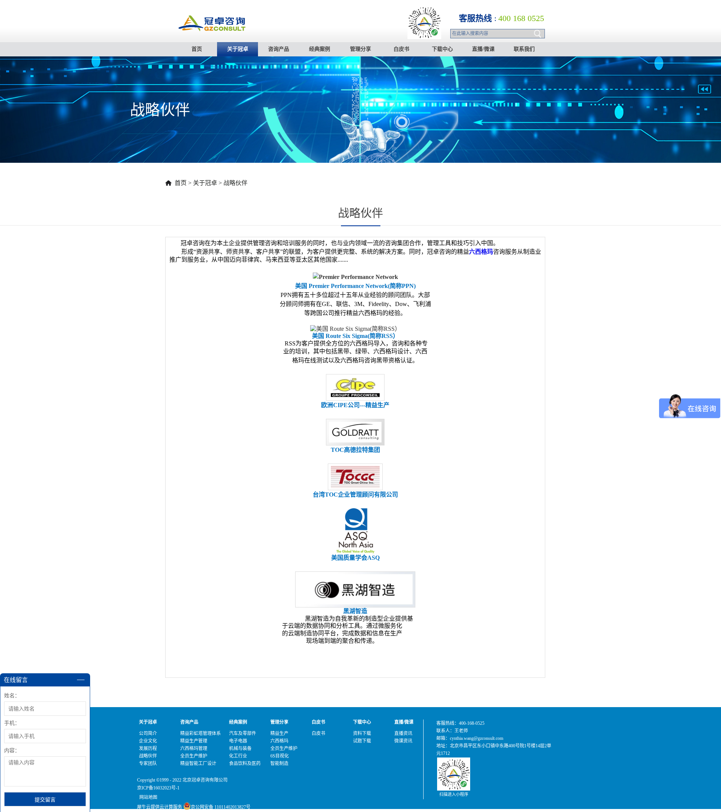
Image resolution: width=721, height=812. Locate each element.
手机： (12, 723)
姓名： (12, 695)
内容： (12, 750)
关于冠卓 (205, 183)
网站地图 (147, 797)
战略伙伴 (235, 183)
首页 (197, 49)
